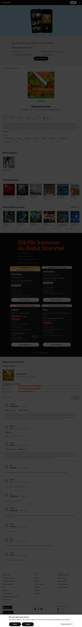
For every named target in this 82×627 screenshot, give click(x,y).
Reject (15, 624)
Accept (28, 624)
